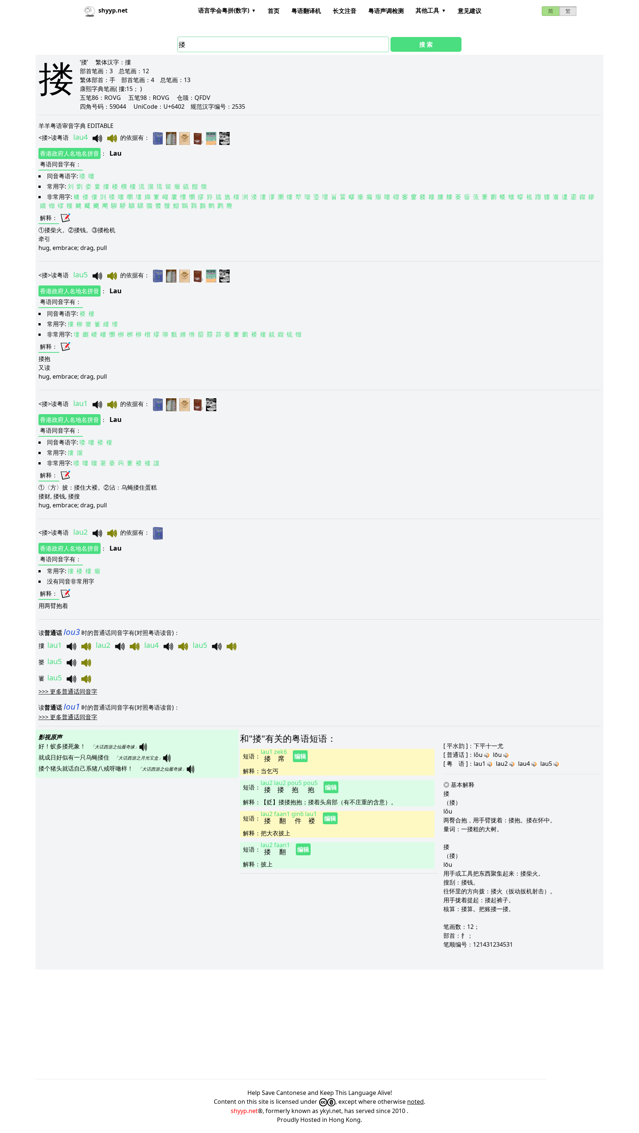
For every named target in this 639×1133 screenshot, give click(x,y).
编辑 (300, 756)
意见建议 (469, 11)
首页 (274, 11)
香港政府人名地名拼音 (69, 153)
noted (415, 1102)
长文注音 (344, 11)
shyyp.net (244, 1111)
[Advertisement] (257, 1024)
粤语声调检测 (386, 11)
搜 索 (426, 44)
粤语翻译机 (306, 11)
